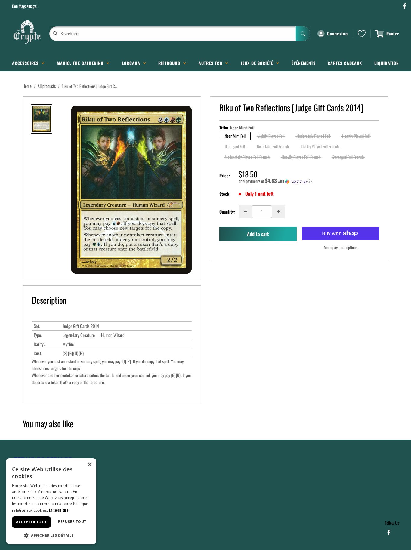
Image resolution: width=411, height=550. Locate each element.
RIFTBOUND (170, 63)
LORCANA (132, 63)
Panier (392, 33)
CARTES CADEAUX (345, 63)
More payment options (340, 247)
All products (47, 86)
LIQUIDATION (386, 63)
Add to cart (258, 234)
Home (27, 86)
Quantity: (227, 211)
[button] (309, 181)
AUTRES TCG (212, 63)
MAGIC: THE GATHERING (82, 63)
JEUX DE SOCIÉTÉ (258, 63)
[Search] (303, 33)
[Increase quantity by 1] (278, 211)
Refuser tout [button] (72, 521)
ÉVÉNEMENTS (304, 63)
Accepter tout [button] (31, 521)
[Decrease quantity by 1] (245, 211)
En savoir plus (58, 509)
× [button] (89, 464)
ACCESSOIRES (27, 63)
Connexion (337, 33)
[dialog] (51, 501)
